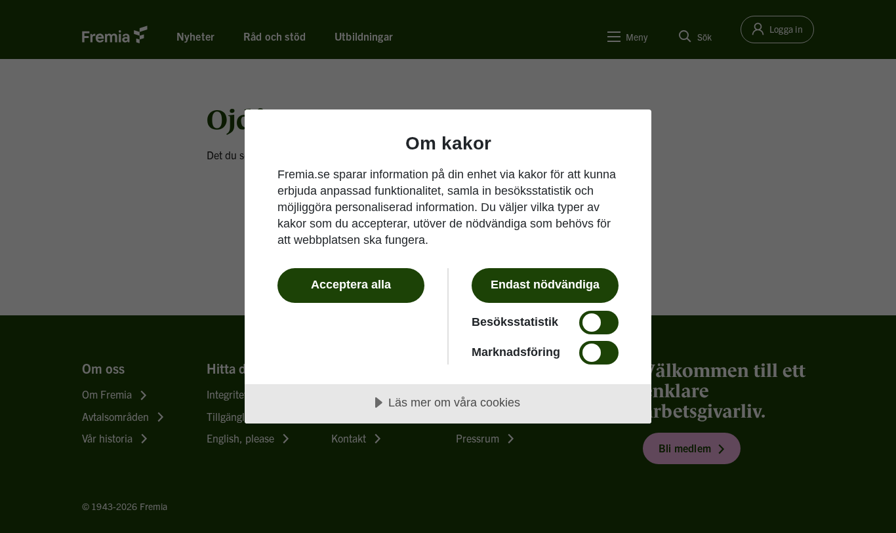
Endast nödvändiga (545, 284)
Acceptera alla (351, 284)
